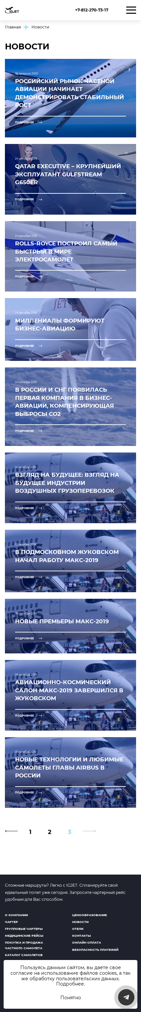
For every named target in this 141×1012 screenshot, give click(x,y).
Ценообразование (89, 915)
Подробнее (70, 984)
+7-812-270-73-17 (91, 10)
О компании (16, 915)
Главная (13, 27)
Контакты (81, 935)
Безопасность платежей (95, 949)
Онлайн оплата (86, 942)
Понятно (70, 998)
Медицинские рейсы (24, 935)
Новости (80, 922)
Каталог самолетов (24, 955)
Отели (77, 929)
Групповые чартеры (24, 929)
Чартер (11, 922)
